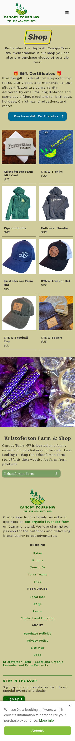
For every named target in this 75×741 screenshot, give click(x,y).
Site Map (37, 647)
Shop (37, 581)
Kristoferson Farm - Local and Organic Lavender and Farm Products (33, 663)
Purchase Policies (37, 633)
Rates (37, 553)
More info (46, 720)
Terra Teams (37, 574)
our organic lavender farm (47, 522)
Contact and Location (38, 618)
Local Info (37, 597)
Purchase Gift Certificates (36, 116)
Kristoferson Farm (19, 473)
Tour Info (37, 567)
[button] (67, 12)
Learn (37, 611)
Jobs (37, 654)
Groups (37, 560)
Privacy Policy (37, 640)
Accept (37, 730)
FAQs (37, 604)
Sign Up (13, 699)
